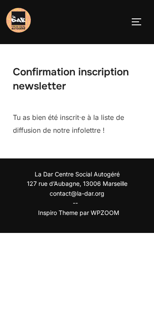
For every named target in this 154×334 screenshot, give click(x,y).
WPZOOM (105, 212)
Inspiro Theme (58, 212)
